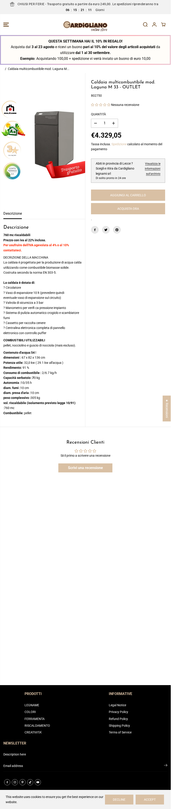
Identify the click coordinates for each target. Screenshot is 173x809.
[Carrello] (163, 24)
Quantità (98, 114)
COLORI (30, 712)
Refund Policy (118, 719)
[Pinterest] (117, 230)
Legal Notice (117, 705)
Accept (150, 799)
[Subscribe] (165, 766)
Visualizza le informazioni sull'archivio (152, 168)
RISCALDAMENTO (37, 725)
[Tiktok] (30, 782)
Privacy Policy (118, 712)
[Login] (154, 24)
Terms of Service (120, 732)
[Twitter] (106, 230)
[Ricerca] (145, 24)
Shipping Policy (119, 725)
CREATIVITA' (33, 732)
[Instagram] (15, 782)
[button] (6, 25)
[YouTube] (38, 782)
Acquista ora (128, 208)
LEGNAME (32, 705)
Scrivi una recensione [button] (85, 468)
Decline (119, 799)
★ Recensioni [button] (167, 408)
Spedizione (119, 144)
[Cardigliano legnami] (85, 25)
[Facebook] (95, 230)
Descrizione (12, 213)
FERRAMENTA (35, 719)
